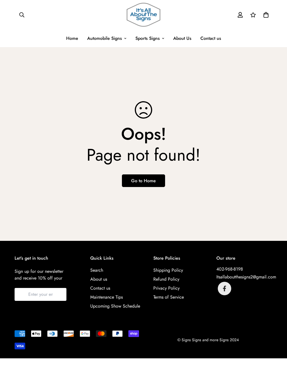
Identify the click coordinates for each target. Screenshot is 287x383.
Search (96, 270)
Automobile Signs (104, 38)
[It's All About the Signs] (143, 14)
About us (98, 279)
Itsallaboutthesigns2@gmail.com (246, 277)
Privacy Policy (166, 288)
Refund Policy (166, 279)
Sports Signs (147, 38)
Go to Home (143, 180)
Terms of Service (168, 297)
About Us (182, 38)
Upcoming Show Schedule (115, 306)
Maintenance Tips (106, 297)
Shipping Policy (168, 270)
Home (72, 38)
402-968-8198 (229, 269)
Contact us (210, 38)
